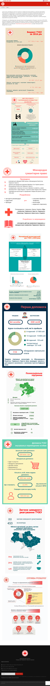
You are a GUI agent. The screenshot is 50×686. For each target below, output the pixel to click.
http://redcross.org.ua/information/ (23, 23)
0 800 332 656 (7, 0)
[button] (48, 4)
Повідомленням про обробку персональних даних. (10, 677)
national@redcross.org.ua (11, 668)
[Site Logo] (3, 4)
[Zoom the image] (25, 28)
